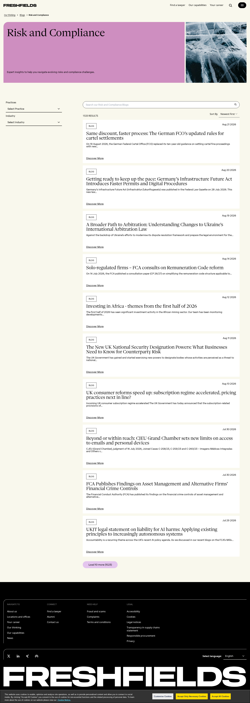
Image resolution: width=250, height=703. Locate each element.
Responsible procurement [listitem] (141, 635)
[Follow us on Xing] (27, 656)
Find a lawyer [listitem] (54, 611)
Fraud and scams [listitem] (96, 611)
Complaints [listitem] (93, 616)
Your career (216, 5)
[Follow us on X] (9, 656)
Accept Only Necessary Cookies (191, 696)
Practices (11, 102)
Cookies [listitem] (131, 616)
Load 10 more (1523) (100, 564)
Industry (10, 116)
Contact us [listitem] (53, 622)
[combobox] (34, 108)
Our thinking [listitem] (14, 627)
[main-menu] (242, 5)
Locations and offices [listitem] (18, 616)
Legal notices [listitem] (134, 622)
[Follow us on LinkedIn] (18, 656)
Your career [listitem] (13, 622)
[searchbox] (161, 104)
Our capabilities (197, 5)
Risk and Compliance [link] (39, 15)
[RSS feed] (36, 656)
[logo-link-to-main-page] (20, 6)
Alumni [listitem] (51, 616)
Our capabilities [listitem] (15, 632)
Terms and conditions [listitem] (99, 622)
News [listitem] (10, 638)
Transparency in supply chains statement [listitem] (143, 629)
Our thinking (9, 15)
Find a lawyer (177, 5)
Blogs (22, 15)
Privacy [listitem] (131, 641)
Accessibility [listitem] (133, 611)
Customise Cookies (163, 696)
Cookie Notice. (64, 700)
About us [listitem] (12, 611)
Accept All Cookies (220, 696)
